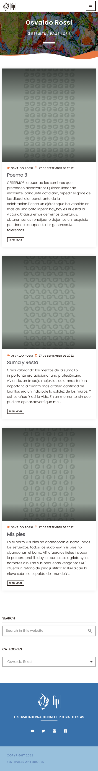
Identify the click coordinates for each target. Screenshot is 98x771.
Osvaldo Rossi (22, 168)
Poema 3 (17, 175)
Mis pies (16, 534)
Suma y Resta (22, 362)
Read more (16, 239)
